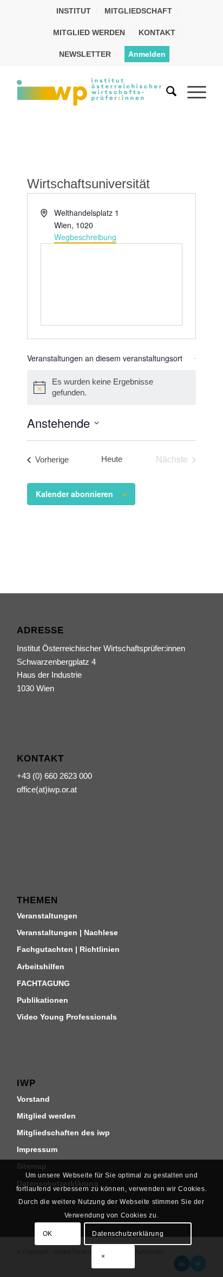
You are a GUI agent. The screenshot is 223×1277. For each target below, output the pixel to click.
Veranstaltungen (47, 915)
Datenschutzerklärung (127, 1234)
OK (48, 1234)
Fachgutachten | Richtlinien (68, 949)
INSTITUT (73, 10)
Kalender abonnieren (74, 493)
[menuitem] (74, 11)
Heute (111, 459)
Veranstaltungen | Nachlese (67, 932)
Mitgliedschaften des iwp (63, 1132)
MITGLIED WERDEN (89, 32)
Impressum (37, 1149)
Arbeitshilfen (40, 966)
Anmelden (147, 54)
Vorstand (33, 1099)
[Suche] (165, 91)
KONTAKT (157, 32)
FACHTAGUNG (43, 983)
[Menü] (191, 91)
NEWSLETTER (85, 54)
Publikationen (42, 1000)
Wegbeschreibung (85, 236)
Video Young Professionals (67, 1017)
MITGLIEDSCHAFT (138, 10)
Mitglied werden (46, 1115)
